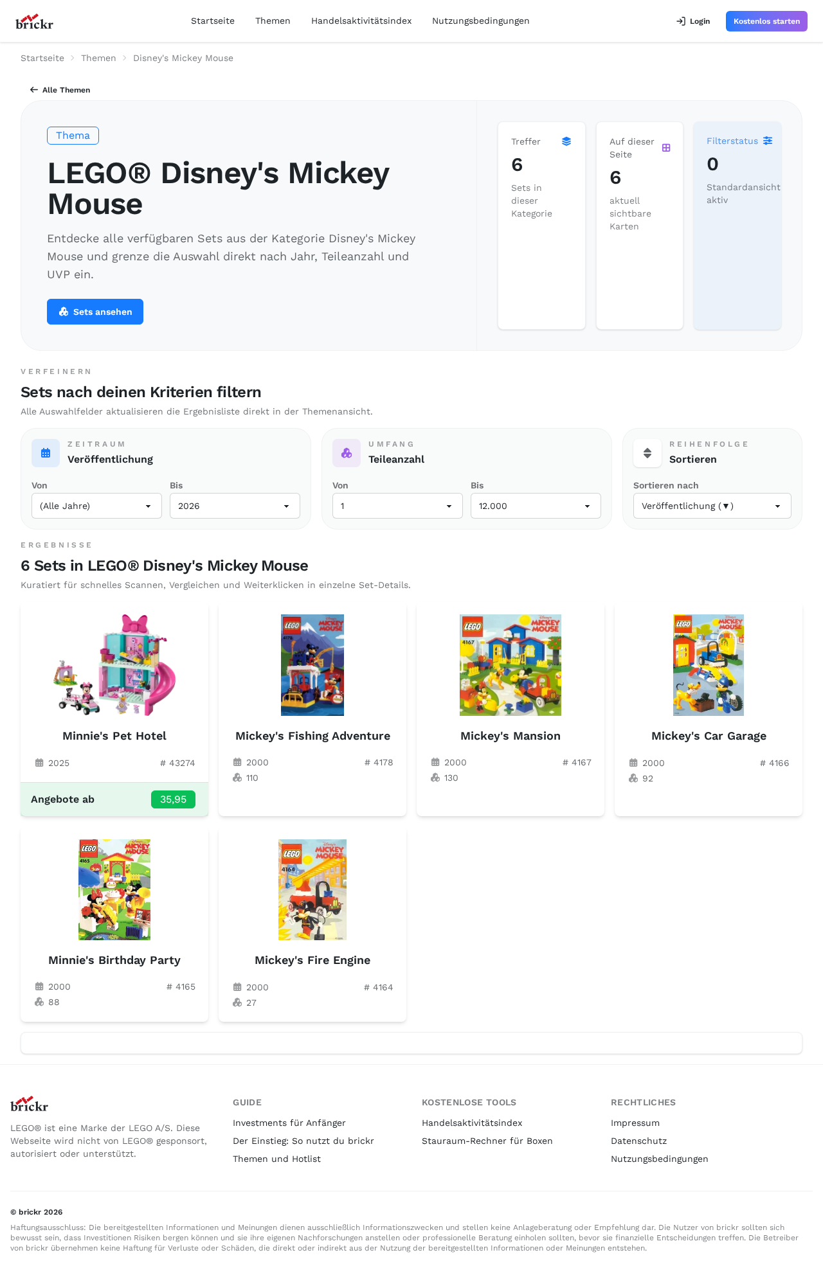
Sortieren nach (666, 485)
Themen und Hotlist (277, 1159)
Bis (176, 485)
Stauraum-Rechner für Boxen (487, 1141)
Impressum (635, 1123)
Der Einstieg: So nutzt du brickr (303, 1141)
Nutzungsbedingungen (481, 20)
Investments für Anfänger (289, 1123)
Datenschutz (639, 1141)
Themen (273, 20)
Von (40, 485)
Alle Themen (66, 89)
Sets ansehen (102, 312)
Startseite (213, 20)
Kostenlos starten (767, 21)
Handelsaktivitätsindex (361, 20)
